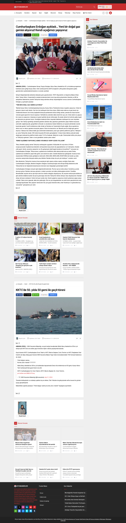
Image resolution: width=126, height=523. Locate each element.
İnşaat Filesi (33, 496)
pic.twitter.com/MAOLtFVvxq (26, 373)
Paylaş (20, 35)
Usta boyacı (17, 499)
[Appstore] (23, 510)
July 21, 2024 (48, 377)
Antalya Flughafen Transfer (28, 490)
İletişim (42, 505)
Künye (41, 493)
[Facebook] (15, 507)
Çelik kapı (63, 520)
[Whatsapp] (15, 510)
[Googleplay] (26, 510)
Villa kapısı (102, 519)
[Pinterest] (34, 507)
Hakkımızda (43, 497)
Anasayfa (20, 20)
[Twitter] (19, 507)
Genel (25, 20)
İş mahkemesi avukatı (26, 499)
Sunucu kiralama (95, 519)
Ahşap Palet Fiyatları (24, 496)
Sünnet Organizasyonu (20, 498)
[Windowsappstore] (30, 510)
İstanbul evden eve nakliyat (21, 492)
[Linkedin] (26, 507)
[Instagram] (23, 507)
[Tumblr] (34, 510)
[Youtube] (30, 507)
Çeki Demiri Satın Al (85, 519)
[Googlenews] (19, 510)
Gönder (37, 35)
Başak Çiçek (22, 78)
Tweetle (28, 35)
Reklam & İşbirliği (44, 501)
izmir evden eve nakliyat (20, 489)
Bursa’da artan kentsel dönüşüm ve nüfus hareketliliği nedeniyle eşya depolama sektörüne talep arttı (46, 1)
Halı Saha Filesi (31, 498)
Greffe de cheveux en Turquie (71, 519)
